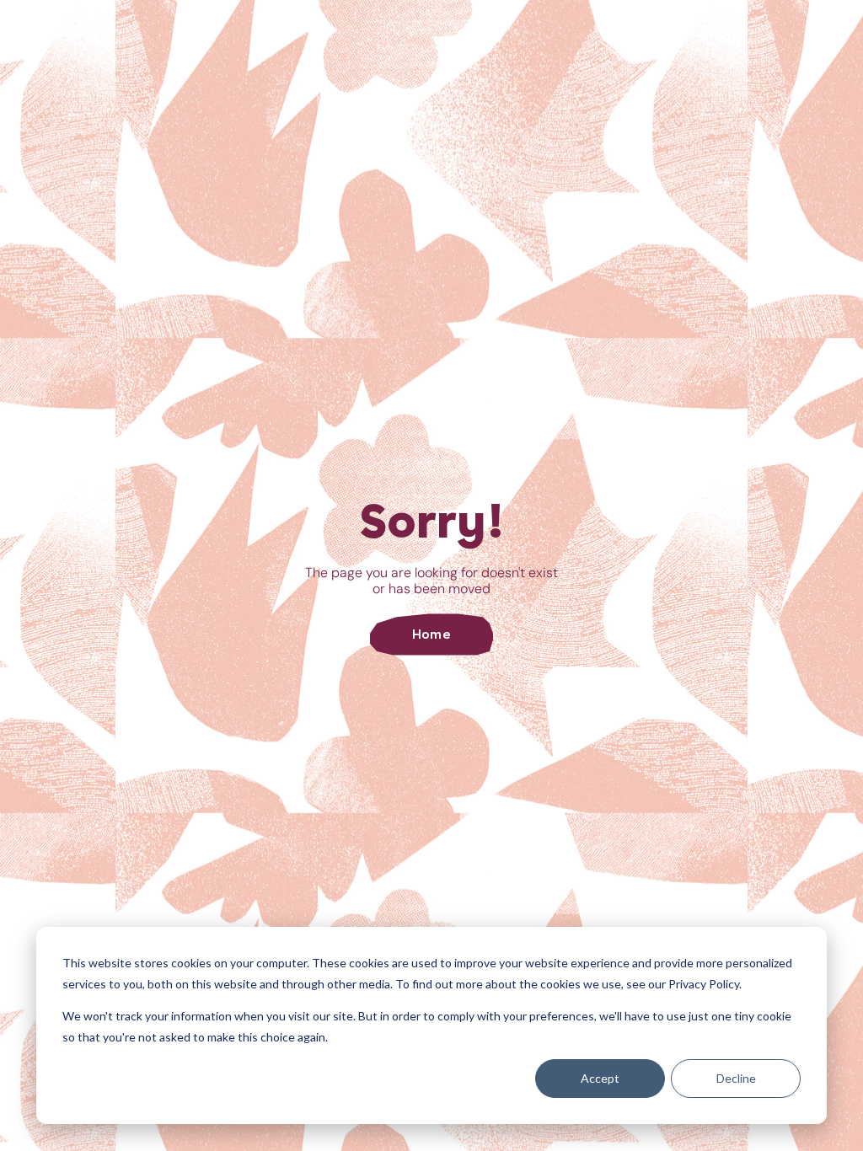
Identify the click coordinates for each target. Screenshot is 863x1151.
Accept (600, 1078)
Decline (736, 1078)
